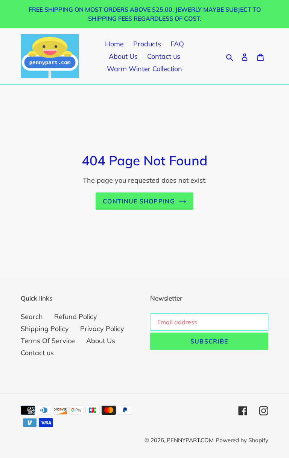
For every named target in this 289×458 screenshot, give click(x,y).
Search (32, 316)
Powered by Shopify (242, 440)
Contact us (37, 352)
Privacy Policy (102, 328)
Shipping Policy (45, 328)
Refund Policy (75, 316)
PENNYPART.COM (190, 440)
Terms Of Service (48, 340)
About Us (100, 340)
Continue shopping (139, 201)
